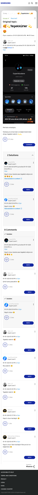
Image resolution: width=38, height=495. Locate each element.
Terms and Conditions (9, 475)
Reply (28, 189)
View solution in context (12, 179)
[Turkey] (5, 3)
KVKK (2, 486)
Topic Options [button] (31, 18)
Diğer (4, 50)
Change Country (7, 489)
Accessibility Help (7, 472)
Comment (29, 144)
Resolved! (14, 18)
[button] (32, 41)
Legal (3, 482)
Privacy (3, 479)
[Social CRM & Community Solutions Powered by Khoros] (30, 466)
